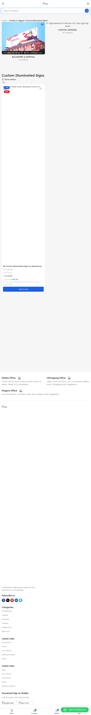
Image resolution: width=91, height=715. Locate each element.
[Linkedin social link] (16, 600)
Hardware (5, 619)
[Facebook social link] (3, 600)
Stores (4, 646)
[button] (23, 289)
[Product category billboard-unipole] (23, 42)
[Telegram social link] (20, 600)
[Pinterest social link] (12, 600)
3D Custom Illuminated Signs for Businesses (22, 266)
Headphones (6, 627)
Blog (3, 670)
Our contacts (7, 650)
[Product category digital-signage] (67, 28)
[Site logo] (45, 3)
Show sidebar (10, 79)
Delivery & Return (8, 654)
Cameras (5, 623)
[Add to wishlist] (40, 89)
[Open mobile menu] (3, 3)
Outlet (4, 659)
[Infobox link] (11, 378)
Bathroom (6, 631)
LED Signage (8, 269)
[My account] (88, 3)
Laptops (5, 615)
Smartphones (7, 611)
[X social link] (8, 600)
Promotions (6, 642)
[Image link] (45, 494)
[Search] (87, 11)
